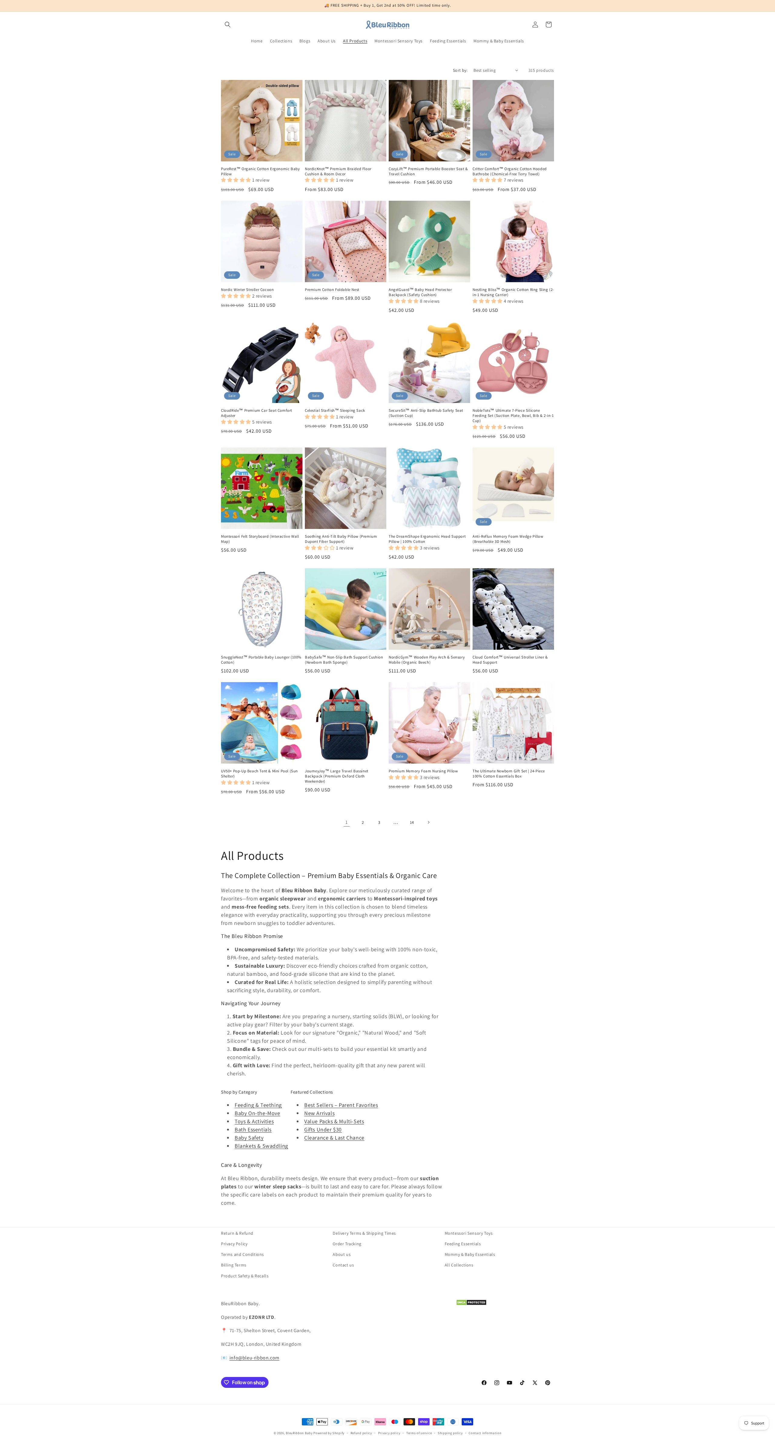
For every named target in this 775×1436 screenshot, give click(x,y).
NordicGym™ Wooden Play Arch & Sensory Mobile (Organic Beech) (427, 660)
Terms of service (419, 1433)
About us (342, 1254)
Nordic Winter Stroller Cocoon (247, 289)
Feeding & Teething (258, 1104)
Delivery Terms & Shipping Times (364, 1233)
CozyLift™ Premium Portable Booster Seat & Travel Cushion (428, 172)
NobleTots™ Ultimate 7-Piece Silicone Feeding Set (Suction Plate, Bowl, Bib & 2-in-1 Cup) (513, 415)
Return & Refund (237, 1233)
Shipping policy (450, 1433)
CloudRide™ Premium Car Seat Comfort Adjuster (256, 413)
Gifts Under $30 (323, 1129)
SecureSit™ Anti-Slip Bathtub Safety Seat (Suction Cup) (426, 413)
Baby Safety (249, 1137)
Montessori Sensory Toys (469, 1233)
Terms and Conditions (242, 1254)
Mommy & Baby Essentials (470, 1254)
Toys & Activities (254, 1121)
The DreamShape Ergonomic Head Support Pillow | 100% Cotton (427, 539)
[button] (227, 24)
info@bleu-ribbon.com (254, 1358)
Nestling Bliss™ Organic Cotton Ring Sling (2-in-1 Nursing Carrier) (513, 292)
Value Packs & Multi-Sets (334, 1121)
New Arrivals (319, 1113)
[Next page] (428, 822)
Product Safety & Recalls (245, 1276)
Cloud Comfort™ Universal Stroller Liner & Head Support (510, 660)
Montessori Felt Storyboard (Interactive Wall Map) (260, 539)
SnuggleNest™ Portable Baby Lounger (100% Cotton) (261, 660)
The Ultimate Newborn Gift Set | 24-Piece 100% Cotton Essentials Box (509, 774)
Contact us (343, 1265)
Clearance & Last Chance (334, 1137)
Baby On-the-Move (257, 1113)
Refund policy (361, 1433)
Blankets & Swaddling (261, 1145)
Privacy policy (389, 1433)
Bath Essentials (253, 1129)
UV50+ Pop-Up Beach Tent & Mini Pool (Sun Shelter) (259, 774)
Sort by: (460, 70)
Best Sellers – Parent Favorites (341, 1104)
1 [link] (346, 822)
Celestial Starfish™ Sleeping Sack (335, 410)
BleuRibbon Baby (299, 1433)
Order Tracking (347, 1243)
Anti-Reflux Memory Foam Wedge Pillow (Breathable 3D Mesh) (508, 539)
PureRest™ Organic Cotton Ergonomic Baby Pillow (260, 172)
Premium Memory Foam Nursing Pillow (423, 771)
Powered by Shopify (329, 1433)
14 (412, 822)
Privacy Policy (234, 1243)
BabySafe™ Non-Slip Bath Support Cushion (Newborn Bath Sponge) (344, 660)
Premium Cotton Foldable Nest (332, 289)
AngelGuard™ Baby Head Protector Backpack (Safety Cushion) (420, 292)
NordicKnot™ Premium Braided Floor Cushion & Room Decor (338, 172)
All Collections (459, 1265)
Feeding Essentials (463, 1243)
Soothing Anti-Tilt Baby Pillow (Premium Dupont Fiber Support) (341, 539)
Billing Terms (233, 1265)
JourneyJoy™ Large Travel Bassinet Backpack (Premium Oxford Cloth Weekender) (336, 776)
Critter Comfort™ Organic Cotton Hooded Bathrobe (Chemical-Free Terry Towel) (510, 172)
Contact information (485, 1433)
